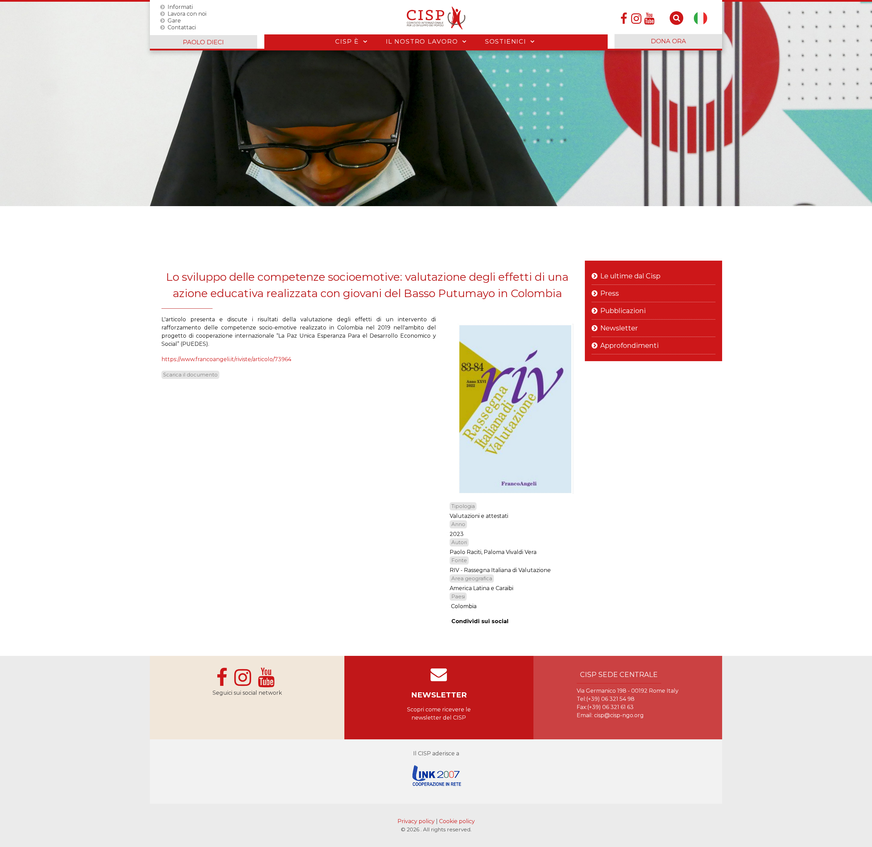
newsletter (439, 694)
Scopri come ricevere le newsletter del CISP (439, 713)
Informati (180, 7)
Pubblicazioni (623, 311)
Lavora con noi (187, 13)
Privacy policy (417, 821)
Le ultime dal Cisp (630, 276)
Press (609, 293)
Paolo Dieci (203, 42)
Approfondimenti (629, 345)
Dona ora (668, 41)
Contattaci (182, 27)
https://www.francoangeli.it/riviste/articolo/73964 (226, 359)
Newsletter (619, 328)
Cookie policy (457, 821)
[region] (436, 104)
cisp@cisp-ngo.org (619, 715)
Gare (174, 20)
